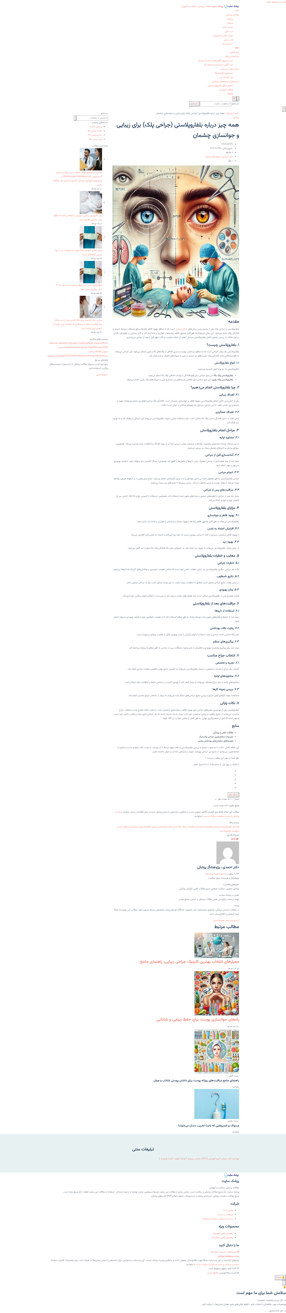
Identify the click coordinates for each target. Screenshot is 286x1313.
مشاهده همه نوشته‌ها (216, 874)
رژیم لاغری (234, 52)
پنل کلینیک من (226, 77)
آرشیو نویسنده (232, 920)
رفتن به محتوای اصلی (276, 2)
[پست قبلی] (216, 1051)
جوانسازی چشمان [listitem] (140, 827)
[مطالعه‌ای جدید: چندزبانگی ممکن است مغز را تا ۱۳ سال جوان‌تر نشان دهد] (91, 272)
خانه (237, 11)
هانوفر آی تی (212, 1273)
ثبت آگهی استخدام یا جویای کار (218, 65)
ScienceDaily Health (84, 347)
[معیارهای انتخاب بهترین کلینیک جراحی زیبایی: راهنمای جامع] (216, 945)
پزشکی (230, 19)
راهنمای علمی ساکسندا (222, 1237)
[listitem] (237, 839)
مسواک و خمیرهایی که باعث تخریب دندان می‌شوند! (208, 1125)
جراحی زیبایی (181, 329)
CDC (68, 356)
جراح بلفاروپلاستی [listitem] (210, 827)
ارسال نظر (233, 794)
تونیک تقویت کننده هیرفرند (173, 1159)
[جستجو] (238, 98)
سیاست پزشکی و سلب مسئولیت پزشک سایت (217, 1264)
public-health (79, 343)
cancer (98, 352)
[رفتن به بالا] (284, 108)
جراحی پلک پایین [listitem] (171, 827)
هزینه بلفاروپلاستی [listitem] (227, 831)
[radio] (175, 771)
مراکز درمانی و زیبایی (229, 69)
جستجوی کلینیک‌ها (224, 73)
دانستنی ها (228, 44)
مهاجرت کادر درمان (230, 1159)
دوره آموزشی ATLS (211, 1159)
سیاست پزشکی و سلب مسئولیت (217, 1219)
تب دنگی (229, 31)
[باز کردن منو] (234, 98)
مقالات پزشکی (232, 15)
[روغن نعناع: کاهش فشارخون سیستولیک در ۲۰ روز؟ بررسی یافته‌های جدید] (91, 237)
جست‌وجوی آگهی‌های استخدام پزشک (215, 61)
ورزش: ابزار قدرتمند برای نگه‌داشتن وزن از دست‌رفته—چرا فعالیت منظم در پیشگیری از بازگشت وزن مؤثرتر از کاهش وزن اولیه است (77, 324)
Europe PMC (101, 347)
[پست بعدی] (216, 1104)
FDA (73, 356)
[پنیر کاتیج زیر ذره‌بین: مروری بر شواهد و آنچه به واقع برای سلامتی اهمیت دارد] (91, 202)
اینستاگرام (231, 1252)
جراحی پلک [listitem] (197, 827)
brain (71, 347)
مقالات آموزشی (226, 90)
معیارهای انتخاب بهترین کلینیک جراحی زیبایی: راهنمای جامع (189, 961)
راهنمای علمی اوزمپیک (223, 1233)
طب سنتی (228, 40)
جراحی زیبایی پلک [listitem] (156, 827)
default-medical (94, 343)
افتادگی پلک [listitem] (234, 827)
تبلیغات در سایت (225, 1214)
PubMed (79, 356)
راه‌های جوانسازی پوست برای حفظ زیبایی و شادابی (198, 1019)
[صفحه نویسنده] (227, 853)
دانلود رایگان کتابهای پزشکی (220, 86)
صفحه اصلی (219, 920)
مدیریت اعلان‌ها (218, 1252)
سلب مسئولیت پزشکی (228, 1256)
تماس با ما (228, 1210)
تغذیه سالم (228, 27)
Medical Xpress (58, 343)
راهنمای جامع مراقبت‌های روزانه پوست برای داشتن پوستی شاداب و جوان (196, 1080)
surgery (62, 356)
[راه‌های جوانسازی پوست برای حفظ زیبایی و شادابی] (216, 994)
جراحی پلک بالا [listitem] (185, 827)
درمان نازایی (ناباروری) (223, 36)
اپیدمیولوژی (52, 356)
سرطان (230, 23)
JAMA (230, 94)
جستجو (235, 104)
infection (99, 356)
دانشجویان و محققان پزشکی (225, 81)
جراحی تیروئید (193, 1159)
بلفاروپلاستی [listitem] (223, 827)
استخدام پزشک (232, 56)
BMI (237, 48)
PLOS (69, 343)
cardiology (89, 356)
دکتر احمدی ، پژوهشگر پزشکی (219, 157)
